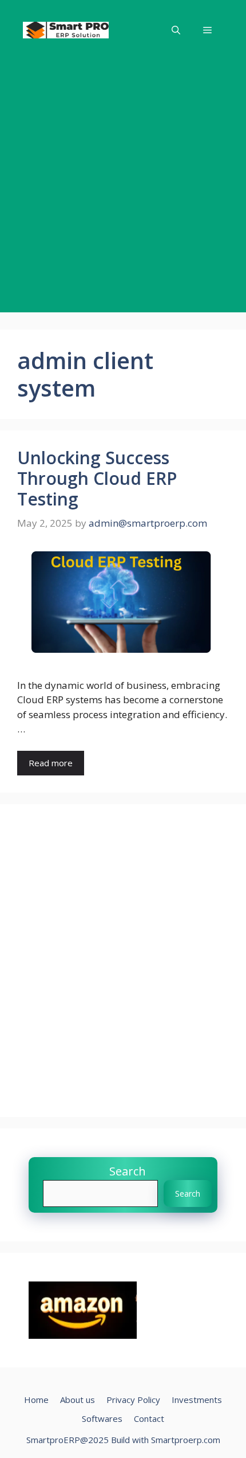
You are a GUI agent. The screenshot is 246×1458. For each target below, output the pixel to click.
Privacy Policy (133, 1399)
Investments (197, 1399)
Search (127, 1171)
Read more (51, 763)
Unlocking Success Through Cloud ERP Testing (97, 478)
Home (36, 1399)
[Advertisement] (123, 189)
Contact (149, 1418)
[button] (176, 30)
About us (77, 1399)
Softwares (102, 1418)
